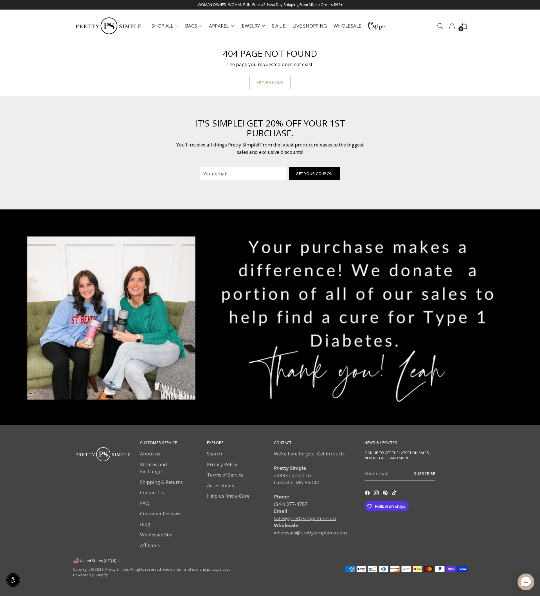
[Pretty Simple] (108, 25)
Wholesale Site (156, 534)
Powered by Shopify (90, 574)
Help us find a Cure (228, 496)
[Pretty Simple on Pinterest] (385, 494)
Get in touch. (331, 453)
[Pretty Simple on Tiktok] (395, 494)
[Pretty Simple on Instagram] (377, 494)
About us (150, 453)
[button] (526, 582)
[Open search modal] (440, 25)
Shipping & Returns (161, 482)
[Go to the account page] (452, 25)
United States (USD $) (98, 560)
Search (214, 453)
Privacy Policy (222, 464)
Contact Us (152, 492)
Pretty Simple (116, 569)
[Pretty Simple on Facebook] (367, 494)
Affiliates (150, 545)
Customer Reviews (160, 513)
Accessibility (221, 485)
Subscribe (424, 473)
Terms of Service (225, 474)
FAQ (144, 503)
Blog (145, 524)
